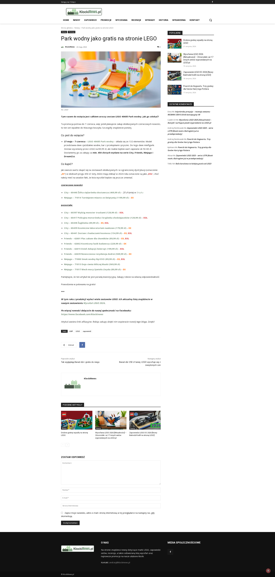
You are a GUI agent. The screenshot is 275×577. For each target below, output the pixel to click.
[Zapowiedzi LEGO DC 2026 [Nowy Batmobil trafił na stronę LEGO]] (145, 420)
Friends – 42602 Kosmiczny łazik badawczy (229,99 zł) (92, 243)
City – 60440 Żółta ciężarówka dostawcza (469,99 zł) (92, 192)
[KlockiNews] (63, 46)
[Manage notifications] (268, 570)
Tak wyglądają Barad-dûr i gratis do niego (80, 362)
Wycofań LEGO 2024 (94, 303)
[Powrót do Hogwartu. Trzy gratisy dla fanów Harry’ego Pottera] (174, 90)
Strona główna (67, 28)
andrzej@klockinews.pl (119, 562)
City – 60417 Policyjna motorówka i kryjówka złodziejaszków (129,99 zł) (102, 217)
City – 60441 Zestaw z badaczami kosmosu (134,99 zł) (93, 233)
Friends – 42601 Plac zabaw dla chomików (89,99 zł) (91, 238)
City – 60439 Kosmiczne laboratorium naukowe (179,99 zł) (95, 228)
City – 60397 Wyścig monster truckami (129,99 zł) (90, 212)
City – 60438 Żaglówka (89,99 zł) (81, 222)
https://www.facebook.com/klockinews (82, 314)
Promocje (71, 32)
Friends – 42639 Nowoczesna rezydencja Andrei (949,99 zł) (95, 253)
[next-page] (67, 445)
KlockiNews (70, 47)
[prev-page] (63, 445)
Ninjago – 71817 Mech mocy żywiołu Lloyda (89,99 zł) (92, 269)
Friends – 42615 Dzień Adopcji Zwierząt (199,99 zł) (91, 248)
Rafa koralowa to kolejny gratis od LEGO (193, 163)
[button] (210, 20)
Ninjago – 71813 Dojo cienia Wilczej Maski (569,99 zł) (92, 264)
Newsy (77, 28)
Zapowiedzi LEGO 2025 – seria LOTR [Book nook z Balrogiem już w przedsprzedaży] (190, 131)
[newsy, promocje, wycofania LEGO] (84, 11)
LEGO (78, 331)
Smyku (139, 192)
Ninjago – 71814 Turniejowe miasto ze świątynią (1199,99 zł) (96, 197)
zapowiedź (87, 331)
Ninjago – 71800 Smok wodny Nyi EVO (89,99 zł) (89, 259)
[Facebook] (212, 2)
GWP (71, 331)
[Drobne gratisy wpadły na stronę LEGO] (76, 420)
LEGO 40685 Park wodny (101, 141)
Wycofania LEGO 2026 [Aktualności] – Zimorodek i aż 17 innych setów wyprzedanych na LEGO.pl (110, 435)
